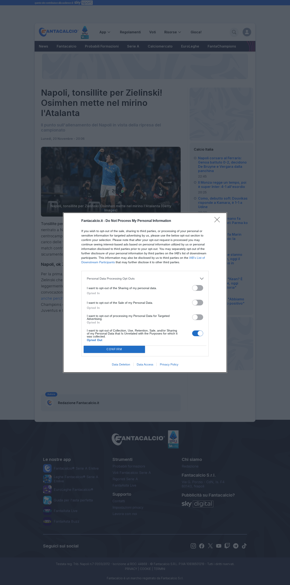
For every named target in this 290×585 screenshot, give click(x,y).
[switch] (197, 288)
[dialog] (145, 292)
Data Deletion (121, 364)
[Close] (218, 221)
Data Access (145, 364)
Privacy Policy (169, 364)
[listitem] (145, 278)
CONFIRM (114, 349)
